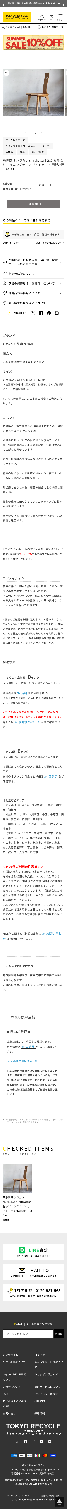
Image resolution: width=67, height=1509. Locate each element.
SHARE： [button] (21, 313)
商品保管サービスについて (48, 1364)
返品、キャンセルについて (49, 242)
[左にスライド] (25, 133)
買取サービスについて (47, 1387)
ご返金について (12, 1387)
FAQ (5, 1394)
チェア (46, 146)
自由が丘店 (38, 152)
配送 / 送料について (14, 1362)
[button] (4, 5)
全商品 (9, 152)
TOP (5, 1119)
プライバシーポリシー (47, 1394)
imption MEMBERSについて (15, 1376)
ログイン (39, 1355)
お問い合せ (9, 1413)
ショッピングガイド (13, 242)
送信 (60, 1333)
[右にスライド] (42, 133)
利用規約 (39, 1401)
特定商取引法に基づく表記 (14, 1403)
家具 (22, 152)
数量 (41, 185)
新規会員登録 (10, 1355)
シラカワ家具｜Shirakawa (21, 146)
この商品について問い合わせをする (26, 220)
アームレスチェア (15, 140)
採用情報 (39, 1413)
